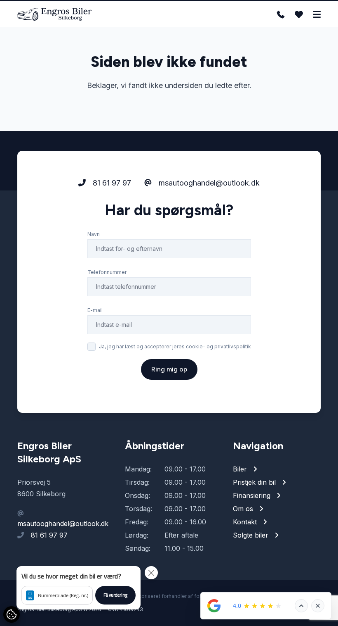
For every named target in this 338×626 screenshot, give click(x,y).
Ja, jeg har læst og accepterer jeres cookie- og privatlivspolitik (175, 346)
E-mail (95, 310)
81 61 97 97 (111, 183)
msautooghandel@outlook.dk (208, 183)
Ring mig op (169, 369)
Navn (93, 234)
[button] (78, 587)
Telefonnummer (107, 272)
